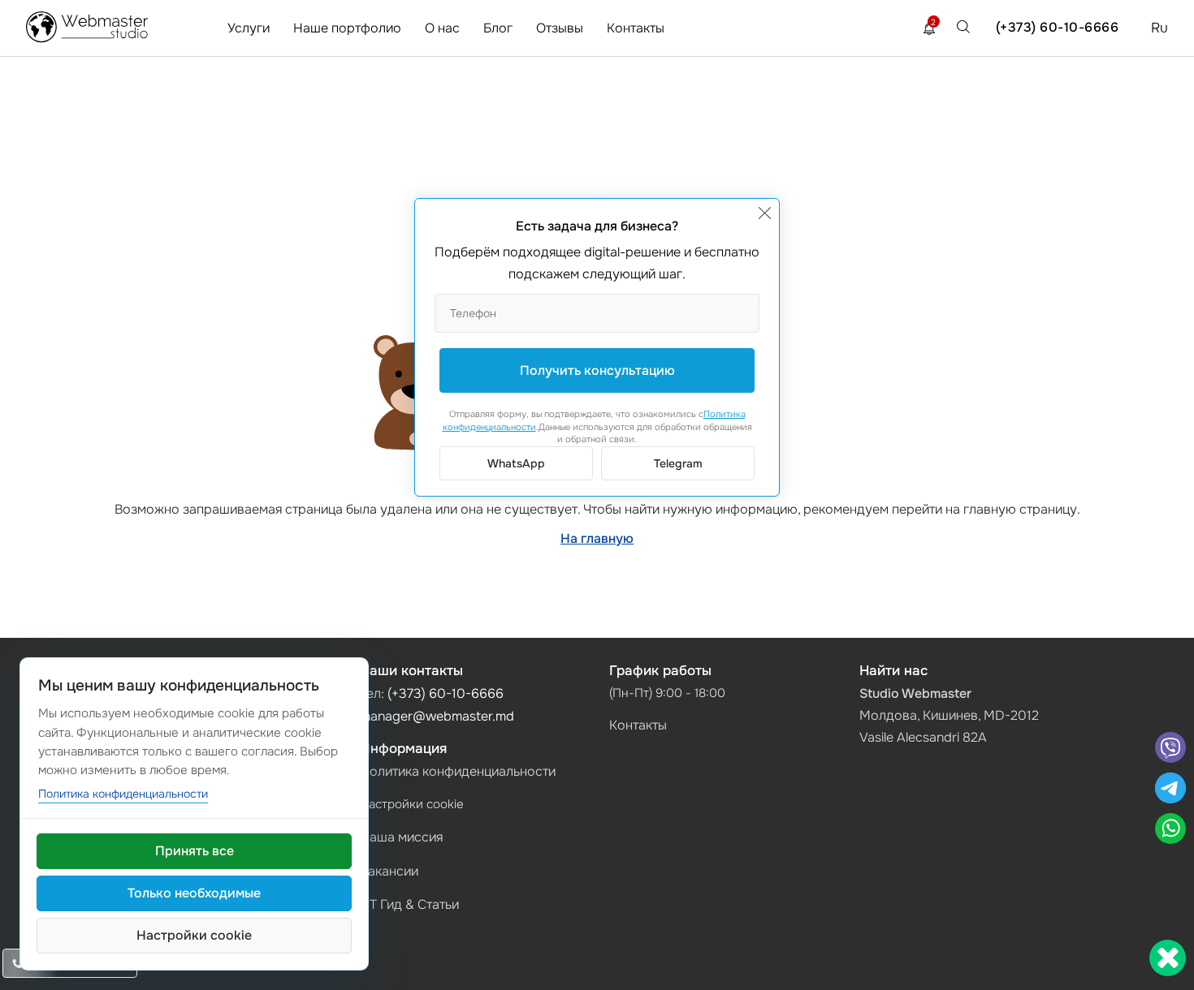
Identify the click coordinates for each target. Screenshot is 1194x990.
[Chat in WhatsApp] (1170, 830)
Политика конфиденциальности (458, 771)
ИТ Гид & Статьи (409, 904)
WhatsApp (516, 463)
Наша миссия (401, 837)
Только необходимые (194, 893)
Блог (498, 28)
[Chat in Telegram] (1170, 790)
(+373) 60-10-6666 (1057, 27)
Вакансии (389, 871)
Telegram (678, 463)
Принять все (194, 850)
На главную (597, 538)
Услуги (248, 28)
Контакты (635, 28)
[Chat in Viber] (1170, 749)
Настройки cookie (412, 804)
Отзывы (559, 28)
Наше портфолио (347, 28)
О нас (442, 28)
